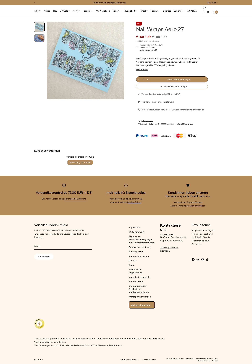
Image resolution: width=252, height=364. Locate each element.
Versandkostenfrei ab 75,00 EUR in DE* (160, 94)
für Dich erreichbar (196, 205)
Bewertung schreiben (80, 162)
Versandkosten (153, 41)
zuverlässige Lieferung (75, 198)
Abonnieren (44, 256)
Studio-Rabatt (134, 202)
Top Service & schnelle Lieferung (157, 101)
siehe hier (159, 338)
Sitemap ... (165, 250)
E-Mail (37, 246)
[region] (109, 2)
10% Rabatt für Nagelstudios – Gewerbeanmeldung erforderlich (172, 109)
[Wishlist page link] (204, 8)
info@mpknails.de (169, 247)
